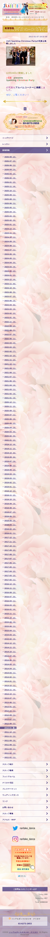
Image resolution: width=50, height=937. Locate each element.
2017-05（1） (10, 567)
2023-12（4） (10, 279)
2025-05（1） (10, 208)
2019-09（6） (10, 457)
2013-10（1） (10, 694)
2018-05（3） (10, 521)
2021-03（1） (10, 389)
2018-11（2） (10, 495)
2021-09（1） (10, 368)
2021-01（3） (10, 398)
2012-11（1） (10, 711)
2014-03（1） (10, 673)
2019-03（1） (10, 478)
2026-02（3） (10, 178)
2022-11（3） (10, 322)
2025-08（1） (10, 199)
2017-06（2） (10, 563)
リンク (5, 801)
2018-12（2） (10, 491)
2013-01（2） (10, 707)
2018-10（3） (10, 499)
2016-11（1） (10, 588)
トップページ (7, 138)
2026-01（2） (10, 182)
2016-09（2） (10, 592)
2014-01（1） (10, 681)
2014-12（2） (10, 643)
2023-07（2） (10, 296)
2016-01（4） (10, 609)
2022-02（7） (10, 351)
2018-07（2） (10, 512)
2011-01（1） (10, 757)
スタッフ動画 (7, 770)
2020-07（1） (10, 415)
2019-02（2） (10, 482)
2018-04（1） (10, 525)
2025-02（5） (10, 220)
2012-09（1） (10, 715)
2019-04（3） (10, 474)
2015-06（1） (10, 626)
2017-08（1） (10, 554)
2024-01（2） (10, 275)
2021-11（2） (10, 360)
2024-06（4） (10, 254)
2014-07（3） (10, 656)
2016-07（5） (10, 597)
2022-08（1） (10, 330)
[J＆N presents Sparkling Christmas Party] (20, 57)
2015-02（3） (10, 639)
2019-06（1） (10, 466)
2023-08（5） (10, 292)
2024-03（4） (10, 267)
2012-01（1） (10, 728)
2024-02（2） (10, 271)
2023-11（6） (10, 284)
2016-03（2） (10, 605)
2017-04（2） (10, 571)
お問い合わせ (7, 807)
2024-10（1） (10, 237)
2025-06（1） (10, 203)
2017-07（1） (10, 559)
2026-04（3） (10, 170)
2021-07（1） (10, 377)
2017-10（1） (10, 546)
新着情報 (6, 150)
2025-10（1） (10, 191)
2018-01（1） (10, 533)
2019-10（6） (10, 453)
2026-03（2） (10, 174)
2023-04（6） (10, 305)
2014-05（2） (10, 664)
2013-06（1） (10, 702)
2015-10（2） (10, 618)
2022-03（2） (10, 347)
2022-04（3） (10, 343)
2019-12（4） (10, 444)
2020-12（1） (10, 402)
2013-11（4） (10, 690)
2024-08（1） (10, 246)
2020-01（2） (10, 440)
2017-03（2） (10, 576)
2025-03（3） (10, 216)
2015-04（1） (10, 631)
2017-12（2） (10, 537)
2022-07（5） (10, 334)
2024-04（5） (10, 263)
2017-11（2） (10, 542)
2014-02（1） (10, 677)
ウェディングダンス (10, 795)
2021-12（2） (10, 356)
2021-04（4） (10, 385)
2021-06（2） (10, 381)
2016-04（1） (10, 601)
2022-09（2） (10, 326)
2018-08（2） (10, 508)
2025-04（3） (10, 212)
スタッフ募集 (7, 813)
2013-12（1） (10, 685)
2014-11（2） (10, 647)
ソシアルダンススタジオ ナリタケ (23, 932)
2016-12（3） (10, 584)
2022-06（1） (10, 339)
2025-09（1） (10, 195)
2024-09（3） (10, 241)
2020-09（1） (10, 411)
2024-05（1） (10, 258)
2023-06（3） (10, 301)
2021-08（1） (10, 373)
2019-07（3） (10, 461)
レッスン (6, 144)
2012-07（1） (10, 719)
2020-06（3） (10, 419)
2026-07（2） (10, 161)
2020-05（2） (10, 423)
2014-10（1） (10, 652)
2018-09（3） (10, 504)
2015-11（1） (10, 614)
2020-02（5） (10, 436)
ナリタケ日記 (7, 783)
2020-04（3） (10, 428)
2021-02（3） (10, 394)
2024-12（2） (10, 229)
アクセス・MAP (9, 820)
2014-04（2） (10, 669)
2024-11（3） (10, 233)
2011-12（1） (10, 732)
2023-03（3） (10, 309)
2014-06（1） (10, 660)
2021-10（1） (10, 364)
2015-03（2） (10, 635)
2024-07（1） (10, 250)
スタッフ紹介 (7, 764)
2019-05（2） (10, 470)
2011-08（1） (10, 745)
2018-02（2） (10, 529)
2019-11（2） (10, 449)
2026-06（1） (10, 165)
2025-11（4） (10, 186)
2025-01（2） (10, 224)
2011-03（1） (10, 749)
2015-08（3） (10, 622)
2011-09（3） (10, 740)
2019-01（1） (10, 487)
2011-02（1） (10, 753)
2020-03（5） (10, 432)
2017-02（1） (10, 580)
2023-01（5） (10, 318)
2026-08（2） (10, 157)
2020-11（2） (10, 406)
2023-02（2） (10, 313)
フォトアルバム (8, 776)
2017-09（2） (10, 550)
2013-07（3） (10, 698)
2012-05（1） (10, 724)
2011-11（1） (10, 736)
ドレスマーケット (9, 789)
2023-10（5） (10, 288)
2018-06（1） (10, 516)
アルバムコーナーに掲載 (28, 87)
